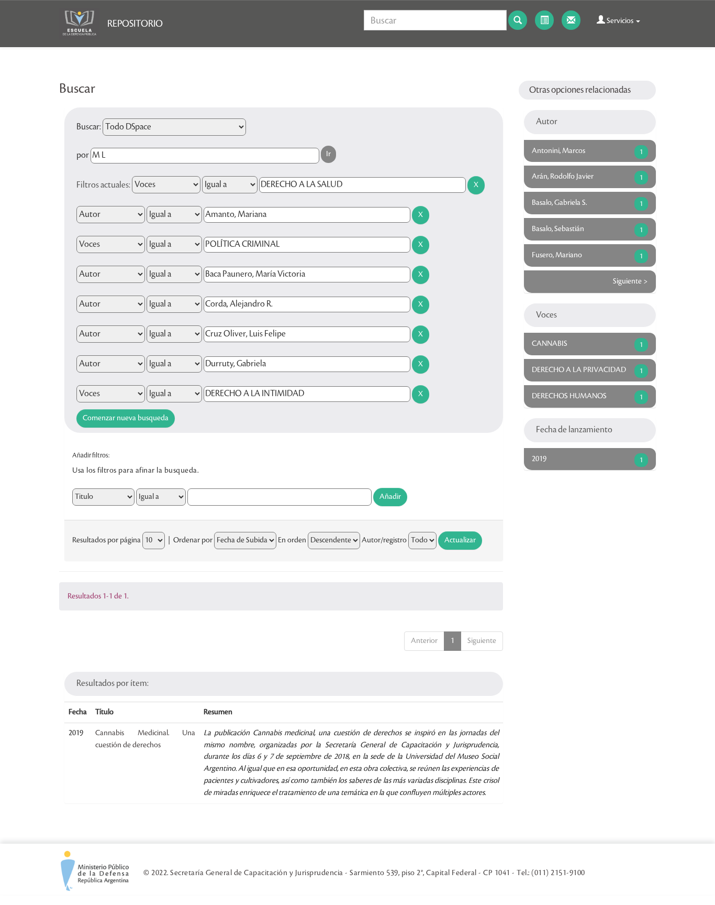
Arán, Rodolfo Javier (563, 176)
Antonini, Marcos (558, 151)
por (82, 155)
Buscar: (88, 127)
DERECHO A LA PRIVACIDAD (579, 370)
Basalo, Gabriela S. (559, 203)
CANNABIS (549, 344)
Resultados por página (106, 540)
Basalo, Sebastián (558, 229)
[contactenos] (571, 20)
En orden (292, 540)
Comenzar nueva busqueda (126, 418)
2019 (539, 459)
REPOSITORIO (135, 23)
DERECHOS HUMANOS (569, 396)
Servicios (620, 21)
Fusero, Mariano (557, 255)
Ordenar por (193, 540)
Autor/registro (384, 540)
